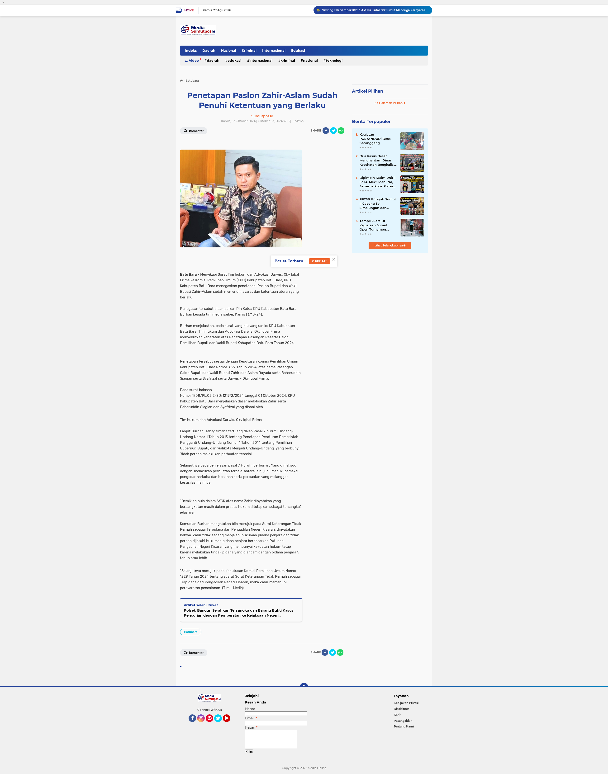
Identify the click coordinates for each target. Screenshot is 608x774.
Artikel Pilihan (367, 91)
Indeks (191, 50)
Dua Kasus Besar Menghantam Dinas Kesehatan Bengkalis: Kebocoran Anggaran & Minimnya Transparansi (378, 160)
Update (320, 261)
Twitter (220, 724)
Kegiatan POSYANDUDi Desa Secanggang (375, 138)
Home (189, 10)
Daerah (208, 50)
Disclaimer (401, 709)
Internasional (273, 50)
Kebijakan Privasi (406, 703)
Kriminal (249, 50)
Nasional (228, 50)
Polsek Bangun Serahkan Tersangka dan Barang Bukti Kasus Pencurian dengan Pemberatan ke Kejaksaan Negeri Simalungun (239, 613)
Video (194, 60)
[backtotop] (304, 687)
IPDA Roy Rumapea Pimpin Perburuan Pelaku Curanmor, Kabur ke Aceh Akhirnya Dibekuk (375, 10)
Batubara (190, 632)
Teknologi (334, 60)
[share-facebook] (326, 130)
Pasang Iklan (403, 720)
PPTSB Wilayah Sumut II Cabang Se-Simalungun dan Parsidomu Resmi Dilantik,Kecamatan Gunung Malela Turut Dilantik (378, 203)
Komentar (196, 131)
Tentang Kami (404, 726)
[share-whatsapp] (341, 130)
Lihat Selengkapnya (389, 245)
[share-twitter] (333, 130)
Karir (397, 715)
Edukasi (298, 50)
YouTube (230, 724)
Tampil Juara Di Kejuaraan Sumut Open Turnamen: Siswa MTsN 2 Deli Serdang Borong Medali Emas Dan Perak (374, 225)
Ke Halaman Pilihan (389, 103)
